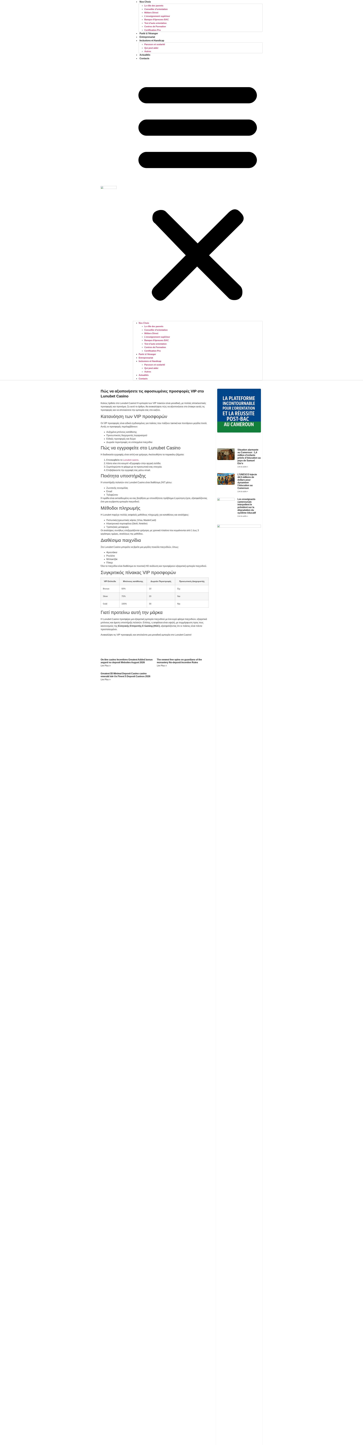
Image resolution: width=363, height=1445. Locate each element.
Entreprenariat (146, 358)
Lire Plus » (105, 665)
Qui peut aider (151, 48)
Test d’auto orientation (155, 23)
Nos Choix (144, 323)
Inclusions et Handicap (152, 40)
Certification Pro (152, 351)
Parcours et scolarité (154, 44)
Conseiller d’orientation (156, 9)
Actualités (144, 375)
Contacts (144, 58)
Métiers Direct (151, 12)
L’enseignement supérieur (157, 16)
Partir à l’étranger (147, 354)
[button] (197, 190)
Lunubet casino (130, 460)
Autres (147, 371)
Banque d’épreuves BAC (156, 19)
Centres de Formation (155, 26)
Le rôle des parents (153, 5)
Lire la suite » (243, 467)
